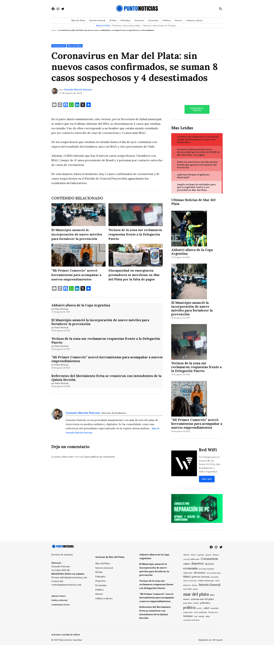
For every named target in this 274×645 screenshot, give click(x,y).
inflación (186, 585)
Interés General (97, 20)
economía (190, 568)
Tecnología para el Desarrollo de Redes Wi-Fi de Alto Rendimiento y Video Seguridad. (209, 464)
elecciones (199, 572)
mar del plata (196, 594)
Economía (153, 20)
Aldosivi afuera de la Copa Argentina (80, 305)
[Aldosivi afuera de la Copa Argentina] (189, 229)
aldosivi (186, 555)
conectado (79, 456)
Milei (212, 595)
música (186, 599)
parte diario (187, 603)
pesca (196, 603)
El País (112, 20)
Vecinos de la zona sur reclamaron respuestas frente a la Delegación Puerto (105, 340)
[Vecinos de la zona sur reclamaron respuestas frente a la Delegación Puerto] (189, 342)
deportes (197, 563)
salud (206, 607)
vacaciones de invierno (191, 620)
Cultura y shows (194, 20)
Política (167, 20)
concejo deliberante (191, 559)
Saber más (207, 479)
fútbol (186, 576)
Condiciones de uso (60, 604)
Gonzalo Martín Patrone (78, 89)
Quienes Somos (58, 596)
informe (194, 585)
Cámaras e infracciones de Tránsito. (159, 25)
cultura (186, 563)
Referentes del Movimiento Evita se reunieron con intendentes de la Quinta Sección (106, 378)
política (189, 607)
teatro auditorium (200, 612)
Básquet (216, 555)
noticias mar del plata (202, 599)
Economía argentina (206, 569)
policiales (205, 602)
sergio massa (188, 612)
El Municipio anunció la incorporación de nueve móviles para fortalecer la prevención (100, 322)
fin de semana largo (213, 573)
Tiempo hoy (213, 612)
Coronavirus (58, 46)
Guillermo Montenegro (206, 581)
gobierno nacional (200, 577)
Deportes (139, 20)
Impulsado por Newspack (210, 640)
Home (53, 30)
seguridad (214, 608)
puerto (199, 608)
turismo (188, 616)
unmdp (201, 616)
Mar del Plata (78, 20)
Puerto (178, 20)
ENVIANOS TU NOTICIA (197, 109)
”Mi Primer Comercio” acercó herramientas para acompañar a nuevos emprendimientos (107, 359)
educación (187, 573)
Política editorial (59, 600)
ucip (195, 616)
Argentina (200, 555)
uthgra (207, 616)
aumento (208, 555)
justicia (195, 589)
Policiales (125, 20)
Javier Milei (187, 589)
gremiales (215, 577)
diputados (209, 564)
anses (193, 555)
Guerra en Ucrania (190, 581)
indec (217, 581)
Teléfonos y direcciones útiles (126, 25)
